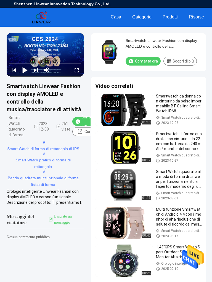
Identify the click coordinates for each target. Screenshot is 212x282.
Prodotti (170, 17)
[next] (35, 70)
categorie (142, 17)
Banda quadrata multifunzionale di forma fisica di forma (43, 178)
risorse (196, 17)
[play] (45, 55)
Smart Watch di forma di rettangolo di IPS (43, 149)
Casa (116, 17)
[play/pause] (24, 70)
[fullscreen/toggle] (76, 70)
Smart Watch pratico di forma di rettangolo (43, 160)
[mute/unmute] (46, 70)
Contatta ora (89, 121)
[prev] (13, 70)
